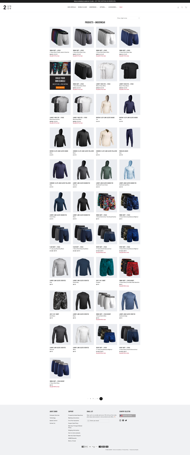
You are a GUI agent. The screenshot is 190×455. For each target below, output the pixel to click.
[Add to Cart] (60, 378)
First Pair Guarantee (73, 420)
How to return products (74, 433)
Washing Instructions (73, 418)
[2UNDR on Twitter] (126, 420)
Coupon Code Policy (73, 423)
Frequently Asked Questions (75, 415)
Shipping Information (73, 430)
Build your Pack (60, 87)
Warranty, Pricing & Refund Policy (75, 426)
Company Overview (54, 415)
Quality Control (53, 420)
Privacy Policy (125, 449)
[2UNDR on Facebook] (123, 420)
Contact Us (52, 423)
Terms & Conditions (117, 449)
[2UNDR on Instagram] (120, 420)
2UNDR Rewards (72, 438)
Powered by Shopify (134, 449)
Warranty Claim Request (74, 435)
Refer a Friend (72, 441)
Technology (53, 418)
